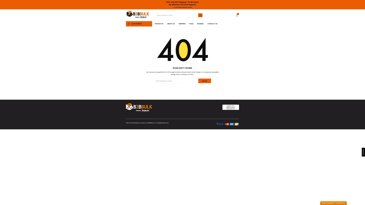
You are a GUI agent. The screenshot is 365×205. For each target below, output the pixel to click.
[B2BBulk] (138, 15)
